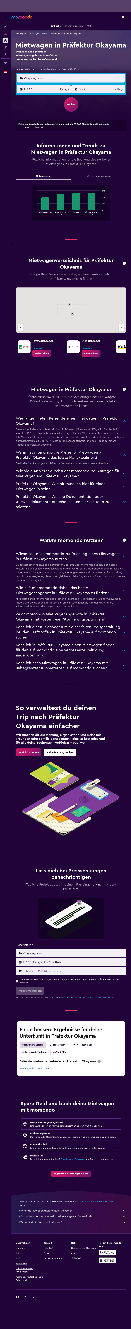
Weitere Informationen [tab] (99, 176)
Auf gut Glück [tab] (60, 1052)
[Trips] (5, 63)
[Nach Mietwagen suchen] (5, 40)
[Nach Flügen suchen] (5, 27)
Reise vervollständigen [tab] (34, 1052)
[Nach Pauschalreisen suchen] (5, 47)
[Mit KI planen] (5, 54)
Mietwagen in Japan (38, 34)
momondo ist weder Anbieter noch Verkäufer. (45, 1210)
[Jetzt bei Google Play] (107, 1252)
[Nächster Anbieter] (121, 327)
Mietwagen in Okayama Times (35, 1069)
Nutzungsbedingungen (71, 997)
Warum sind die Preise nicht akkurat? (40, 1222)
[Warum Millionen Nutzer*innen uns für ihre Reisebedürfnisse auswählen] (124, 540)
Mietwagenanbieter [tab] (32, 1045)
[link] (41, 353)
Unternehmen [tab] (43, 176)
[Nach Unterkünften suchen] (5, 33)
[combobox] (26, 69)
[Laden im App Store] (107, 1260)
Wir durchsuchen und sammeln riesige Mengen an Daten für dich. (57, 1216)
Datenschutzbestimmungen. (99, 997)
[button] (5, 17)
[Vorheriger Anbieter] (20, 327)
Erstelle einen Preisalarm (73, 1159)
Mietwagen (21, 34)
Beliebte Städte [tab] (58, 1045)
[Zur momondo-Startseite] (22, 17)
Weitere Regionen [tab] (82, 1045)
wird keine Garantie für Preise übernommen (95, 1201)
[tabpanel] (71, 206)
